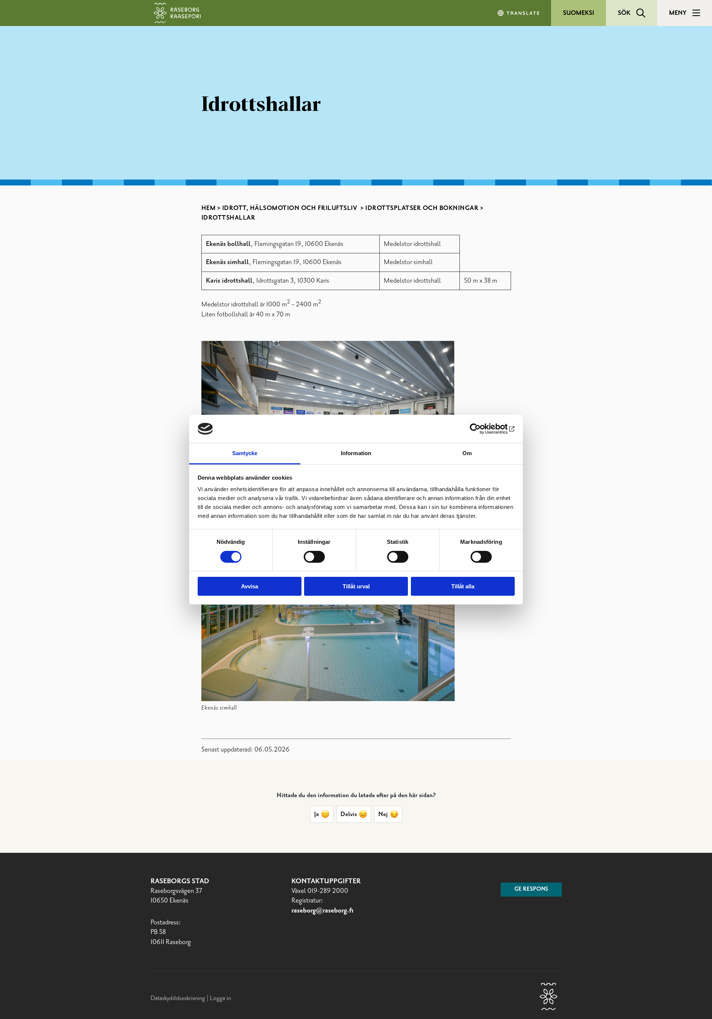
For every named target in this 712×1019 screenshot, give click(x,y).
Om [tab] (467, 453)
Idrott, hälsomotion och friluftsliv (290, 208)
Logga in (220, 998)
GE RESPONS (531, 889)
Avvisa (249, 586)
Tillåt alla (462, 586)
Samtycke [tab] (245, 453)
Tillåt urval (356, 586)
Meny (677, 13)
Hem (208, 208)
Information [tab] (356, 453)
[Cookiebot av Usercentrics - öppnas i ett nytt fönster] (482, 428)
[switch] (314, 557)
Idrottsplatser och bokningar (421, 208)
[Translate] (519, 13)
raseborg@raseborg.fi (322, 911)
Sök (624, 13)
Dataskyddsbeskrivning (179, 998)
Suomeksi (578, 13)
